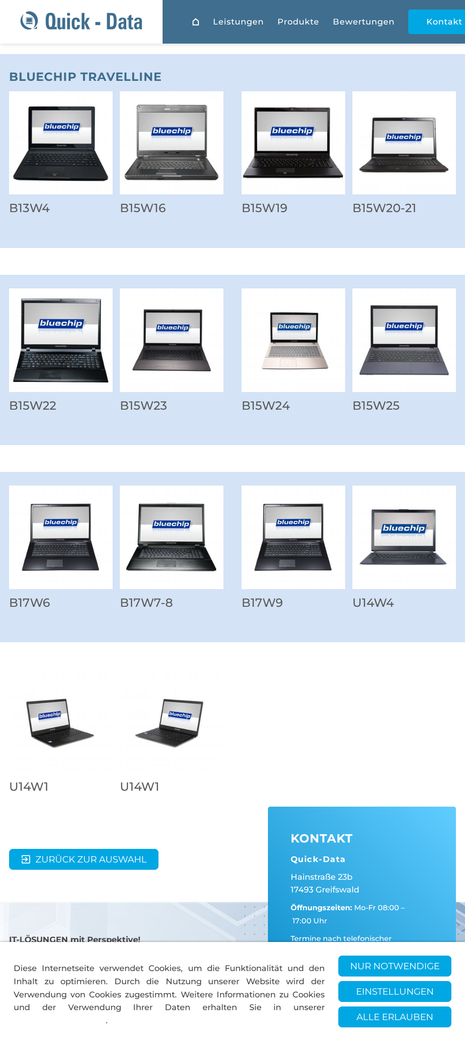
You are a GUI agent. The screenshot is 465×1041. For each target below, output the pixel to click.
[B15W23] (171, 340)
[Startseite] (195, 22)
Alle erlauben (394, 1016)
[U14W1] (61, 721)
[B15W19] (293, 143)
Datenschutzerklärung (60, 1021)
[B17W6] (61, 537)
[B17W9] (293, 537)
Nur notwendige (395, 966)
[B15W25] (404, 340)
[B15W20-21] (404, 143)
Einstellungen (395, 991)
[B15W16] (171, 143)
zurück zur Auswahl (91, 859)
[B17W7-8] (171, 537)
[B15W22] (61, 340)
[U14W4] (404, 537)
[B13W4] (61, 143)
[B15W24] (293, 340)
